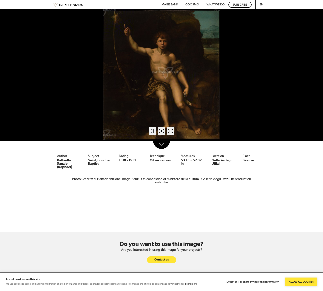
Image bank (169, 4)
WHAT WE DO (216, 4)
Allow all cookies (301, 282)
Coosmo (192, 4)
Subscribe (240, 4)
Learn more (191, 284)
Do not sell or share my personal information (253, 282)
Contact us (161, 259)
